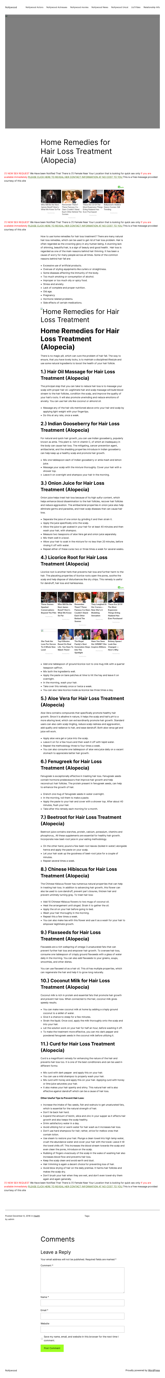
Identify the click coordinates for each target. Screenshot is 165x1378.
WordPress (154, 1370)
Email (44, 1310)
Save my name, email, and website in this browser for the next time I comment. (81, 1338)
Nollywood (11, 7)
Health (37, 1216)
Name (45, 1297)
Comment (47, 1265)
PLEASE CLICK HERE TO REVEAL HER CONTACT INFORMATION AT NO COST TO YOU (75, 177)
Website (45, 1323)
